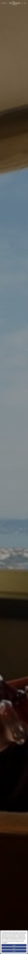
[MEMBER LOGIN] (21, 3)
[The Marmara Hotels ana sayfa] (14, 3)
